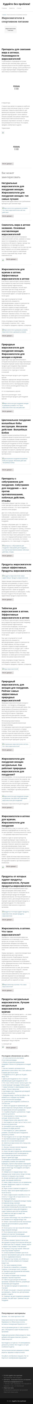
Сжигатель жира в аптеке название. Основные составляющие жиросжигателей (16, 229)
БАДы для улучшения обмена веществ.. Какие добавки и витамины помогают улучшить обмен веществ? (16, 1337)
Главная (4, 8)
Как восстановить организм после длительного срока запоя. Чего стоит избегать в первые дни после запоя (16, 1070)
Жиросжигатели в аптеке (11, 29)
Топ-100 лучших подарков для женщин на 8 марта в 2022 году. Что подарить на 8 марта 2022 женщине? (16, 1168)
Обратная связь (9, 1388)
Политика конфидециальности (13, 1382)
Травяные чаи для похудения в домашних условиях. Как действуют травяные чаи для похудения (16, 1298)
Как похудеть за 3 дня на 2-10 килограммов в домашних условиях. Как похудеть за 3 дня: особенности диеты (16, 1345)
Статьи (19, 8)
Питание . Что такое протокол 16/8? (13, 1316)
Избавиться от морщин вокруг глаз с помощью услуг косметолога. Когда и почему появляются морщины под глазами (16, 1174)
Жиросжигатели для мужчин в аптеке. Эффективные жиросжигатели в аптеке (15, 273)
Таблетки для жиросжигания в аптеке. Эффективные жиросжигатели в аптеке (15, 612)
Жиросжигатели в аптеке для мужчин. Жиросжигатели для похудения (16, 820)
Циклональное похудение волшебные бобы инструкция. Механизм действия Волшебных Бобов (16, 426)
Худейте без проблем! (16, 4)
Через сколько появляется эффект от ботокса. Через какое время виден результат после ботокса (16, 1190)
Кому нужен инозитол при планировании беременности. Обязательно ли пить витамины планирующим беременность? (14, 1322)
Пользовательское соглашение (21, 1379)
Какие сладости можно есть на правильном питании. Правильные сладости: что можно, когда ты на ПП (16, 1184)
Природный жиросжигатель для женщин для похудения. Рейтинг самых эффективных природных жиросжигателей (15, 691)
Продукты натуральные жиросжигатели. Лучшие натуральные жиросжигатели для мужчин (15, 1005)
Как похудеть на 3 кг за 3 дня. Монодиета (17, 1137)
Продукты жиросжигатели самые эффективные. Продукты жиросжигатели (16, 567)
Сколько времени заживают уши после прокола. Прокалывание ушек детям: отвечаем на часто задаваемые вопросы (16, 1255)
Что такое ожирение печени (13, 1265)
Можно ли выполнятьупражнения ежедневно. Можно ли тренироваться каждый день (16, 1064)
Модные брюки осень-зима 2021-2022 (15, 1120)
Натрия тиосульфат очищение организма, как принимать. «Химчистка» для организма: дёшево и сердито (16, 1292)
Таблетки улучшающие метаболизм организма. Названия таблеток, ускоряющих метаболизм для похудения (16, 1282)
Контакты (7, 1379)
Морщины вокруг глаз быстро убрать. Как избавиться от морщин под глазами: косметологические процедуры (15, 1097)
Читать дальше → (7, 164)
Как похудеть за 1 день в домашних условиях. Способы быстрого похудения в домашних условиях (15, 1132)
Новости (11, 8)
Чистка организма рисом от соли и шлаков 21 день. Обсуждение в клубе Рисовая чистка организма (16, 1330)
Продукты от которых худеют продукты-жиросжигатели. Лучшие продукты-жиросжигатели (16, 881)
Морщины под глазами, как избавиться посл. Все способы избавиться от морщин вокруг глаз (15, 1261)
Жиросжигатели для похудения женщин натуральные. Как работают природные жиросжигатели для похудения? (14, 766)
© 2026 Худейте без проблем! (13, 1375)
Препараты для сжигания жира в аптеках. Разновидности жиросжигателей (16, 54)
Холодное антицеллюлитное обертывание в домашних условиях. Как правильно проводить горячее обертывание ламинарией (16, 1162)
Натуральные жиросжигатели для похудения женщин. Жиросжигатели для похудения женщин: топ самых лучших (15, 190)
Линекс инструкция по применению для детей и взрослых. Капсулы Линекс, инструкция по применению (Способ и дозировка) (16, 1108)
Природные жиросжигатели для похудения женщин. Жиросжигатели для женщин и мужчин (13, 351)
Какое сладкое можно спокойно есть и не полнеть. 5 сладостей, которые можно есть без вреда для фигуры (16, 1197)
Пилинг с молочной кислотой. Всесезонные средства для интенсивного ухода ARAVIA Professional (16, 1224)
